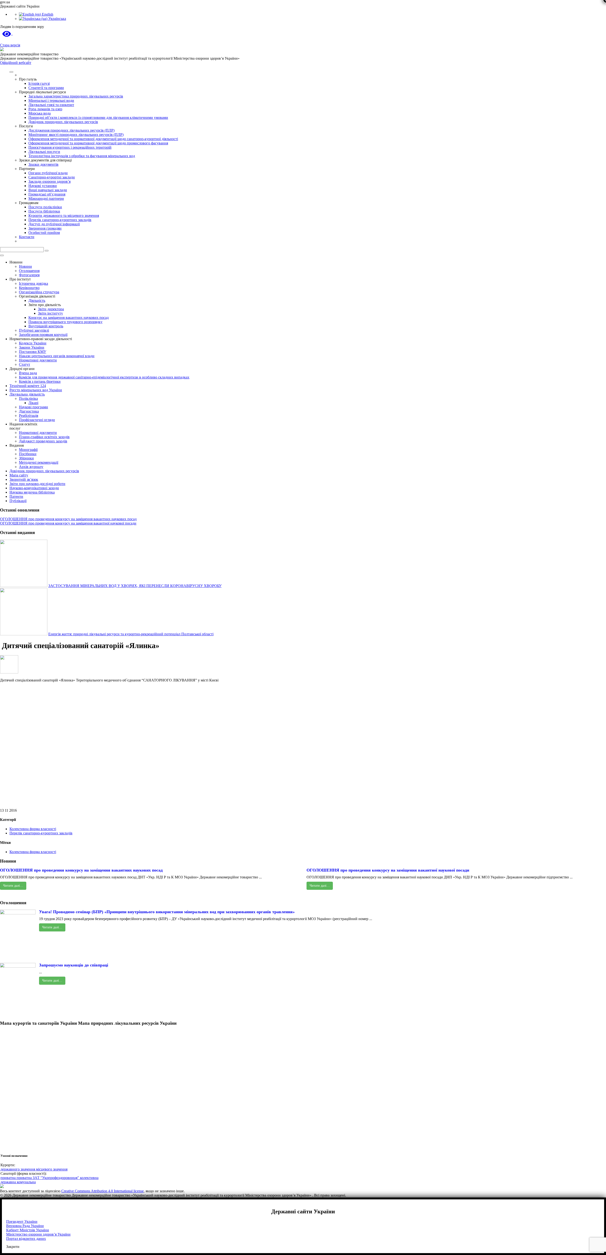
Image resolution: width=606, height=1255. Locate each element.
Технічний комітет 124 (27, 386)
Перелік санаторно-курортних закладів (59, 220)
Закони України (31, 347)
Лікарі (33, 403)
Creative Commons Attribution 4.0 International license (102, 1191)
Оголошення (29, 271)
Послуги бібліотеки (44, 211)
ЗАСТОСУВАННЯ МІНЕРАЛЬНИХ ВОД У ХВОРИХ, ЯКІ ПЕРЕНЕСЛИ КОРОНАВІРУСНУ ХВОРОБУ (135, 586)
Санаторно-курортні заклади (51, 177)
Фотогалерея (29, 275)
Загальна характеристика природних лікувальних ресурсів (75, 96)
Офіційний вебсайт (15, 63)
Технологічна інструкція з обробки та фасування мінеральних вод (81, 156)
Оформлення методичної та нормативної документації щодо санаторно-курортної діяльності (103, 139)
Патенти (16, 496)
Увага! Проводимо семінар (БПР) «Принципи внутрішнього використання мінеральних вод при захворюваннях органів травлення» (167, 911)
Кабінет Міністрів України (27, 1230)
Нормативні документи (38, 360)
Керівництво (29, 288)
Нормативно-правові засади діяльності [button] (40, 339)
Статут (24, 364)
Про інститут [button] (20, 279)
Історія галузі (39, 83)
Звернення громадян (45, 228)
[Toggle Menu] (11, 72)
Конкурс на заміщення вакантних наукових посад (68, 318)
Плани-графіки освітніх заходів (44, 437)
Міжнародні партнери (46, 198)
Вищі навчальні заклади (47, 190)
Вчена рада (28, 373)
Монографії (28, 450)
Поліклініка (28, 398)
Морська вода (39, 113)
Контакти (26, 237)
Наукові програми (33, 407)
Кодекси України (32, 343)
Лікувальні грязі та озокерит (51, 105)
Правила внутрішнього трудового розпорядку (65, 322)
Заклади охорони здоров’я (49, 181)
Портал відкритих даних (26, 1239)
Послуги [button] (26, 126)
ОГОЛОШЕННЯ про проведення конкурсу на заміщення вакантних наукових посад (68, 519)
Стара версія (10, 45)
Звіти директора (51, 309)
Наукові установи (42, 186)
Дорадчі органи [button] (22, 369)
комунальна (26, 1182)
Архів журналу (31, 467)
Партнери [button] (27, 169)
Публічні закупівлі (34, 330)
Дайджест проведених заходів (43, 441)
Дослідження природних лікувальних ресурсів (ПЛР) (71, 130)
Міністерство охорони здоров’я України (38, 1234)
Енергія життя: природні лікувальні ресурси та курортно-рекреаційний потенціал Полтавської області (131, 634)
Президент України (21, 1221)
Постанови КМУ (32, 352)
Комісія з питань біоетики (40, 381)
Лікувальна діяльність (27, 394)
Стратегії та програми (46, 88)
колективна (89, 1178)
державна (8, 1182)
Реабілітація (28, 416)
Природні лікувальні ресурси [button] (42, 92)
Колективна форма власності (32, 829)
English (47, 14)
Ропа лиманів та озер (45, 109)
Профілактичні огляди (37, 420)
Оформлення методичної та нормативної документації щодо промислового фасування (98, 143)
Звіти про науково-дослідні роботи (37, 484)
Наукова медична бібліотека (32, 492)
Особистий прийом (44, 233)
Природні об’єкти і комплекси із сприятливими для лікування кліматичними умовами (98, 118)
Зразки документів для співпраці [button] (45, 160)
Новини (25, 266)
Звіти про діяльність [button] (44, 305)
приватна (8, 1178)
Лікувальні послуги (44, 152)
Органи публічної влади (48, 173)
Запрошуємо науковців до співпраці (73, 965)
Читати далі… (13, 885)
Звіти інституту (50, 313)
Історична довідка (33, 283)
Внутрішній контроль (45, 326)
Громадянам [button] (28, 203)
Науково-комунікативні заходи (34, 488)
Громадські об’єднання (46, 194)
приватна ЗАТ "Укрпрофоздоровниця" (48, 1178)
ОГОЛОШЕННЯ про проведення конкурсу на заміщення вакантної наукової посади (68, 523)
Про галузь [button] (28, 79)
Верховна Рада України (25, 1226)
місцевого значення (51, 1169)
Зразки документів (43, 164)
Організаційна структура (39, 292)
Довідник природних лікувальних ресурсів (63, 122)
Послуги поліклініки (45, 207)
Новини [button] (15, 262)
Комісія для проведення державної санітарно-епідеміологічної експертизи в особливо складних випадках (104, 377)
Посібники (27, 454)
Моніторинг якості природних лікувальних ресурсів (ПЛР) (76, 135)
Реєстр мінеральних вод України (35, 390)
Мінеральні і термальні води (51, 100)
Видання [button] (16, 445)
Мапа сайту (18, 475)
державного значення (18, 1169)
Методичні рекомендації (38, 462)
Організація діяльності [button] (37, 296)
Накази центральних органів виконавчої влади (56, 356)
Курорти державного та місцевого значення (63, 216)
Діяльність (36, 300)
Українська (56, 19)
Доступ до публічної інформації (54, 224)
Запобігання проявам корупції (43, 335)
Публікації (18, 501)
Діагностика (29, 411)
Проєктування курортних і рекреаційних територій (69, 147)
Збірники (26, 458)
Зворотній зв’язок (23, 479)
